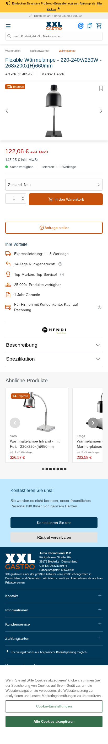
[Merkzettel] (90, 25)
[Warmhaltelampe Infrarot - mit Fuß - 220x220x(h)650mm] (37, 411)
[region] (54, 704)
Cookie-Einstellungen (54, 706)
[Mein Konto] (81, 25)
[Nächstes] (101, 110)
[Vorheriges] (6, 110)
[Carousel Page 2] (46, 469)
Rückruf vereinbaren (54, 537)
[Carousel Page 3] (50, 469)
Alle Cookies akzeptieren (54, 722)
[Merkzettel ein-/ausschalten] (101, 88)
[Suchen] (9, 36)
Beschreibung (21, 345)
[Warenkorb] (99, 25)
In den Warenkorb (68, 199)
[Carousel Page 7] (65, 469)
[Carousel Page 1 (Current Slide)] (43, 469)
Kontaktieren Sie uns (54, 523)
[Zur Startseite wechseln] (54, 26)
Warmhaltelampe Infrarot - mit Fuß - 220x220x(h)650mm (35, 444)
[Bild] (52, 136)
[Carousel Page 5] (57, 469)
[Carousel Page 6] (61, 469)
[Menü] (8, 26)
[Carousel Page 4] (54, 469)
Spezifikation (20, 359)
